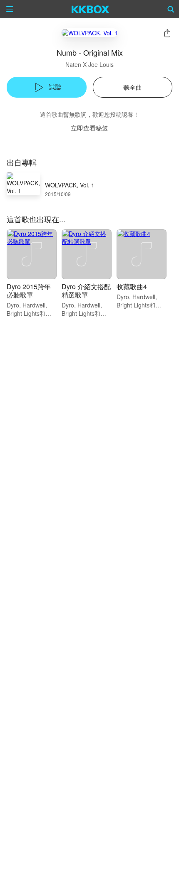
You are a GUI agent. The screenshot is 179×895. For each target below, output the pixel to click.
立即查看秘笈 (89, 127)
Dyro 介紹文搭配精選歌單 (86, 291)
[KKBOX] (90, 9)
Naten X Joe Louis (89, 64)
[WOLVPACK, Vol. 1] (90, 32)
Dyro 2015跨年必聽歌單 (29, 291)
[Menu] (10, 9)
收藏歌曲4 (132, 286)
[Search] (171, 9)
